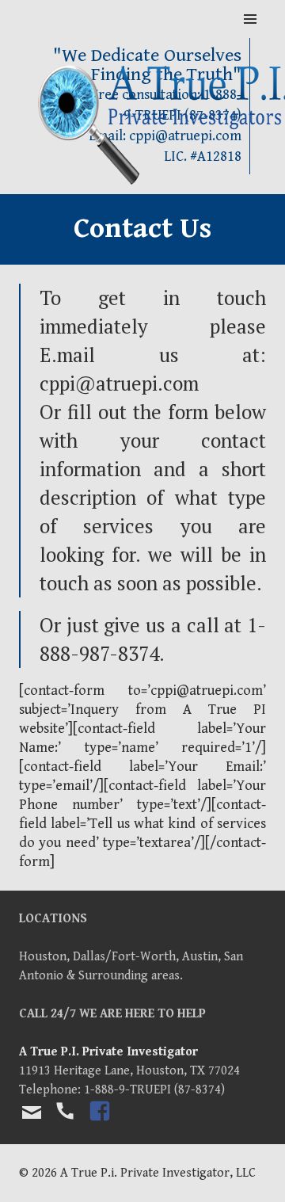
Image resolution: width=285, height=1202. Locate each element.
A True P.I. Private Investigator (108, 1051)
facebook (100, 1124)
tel (64, 1124)
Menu (251, 19)
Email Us (31, 1112)
